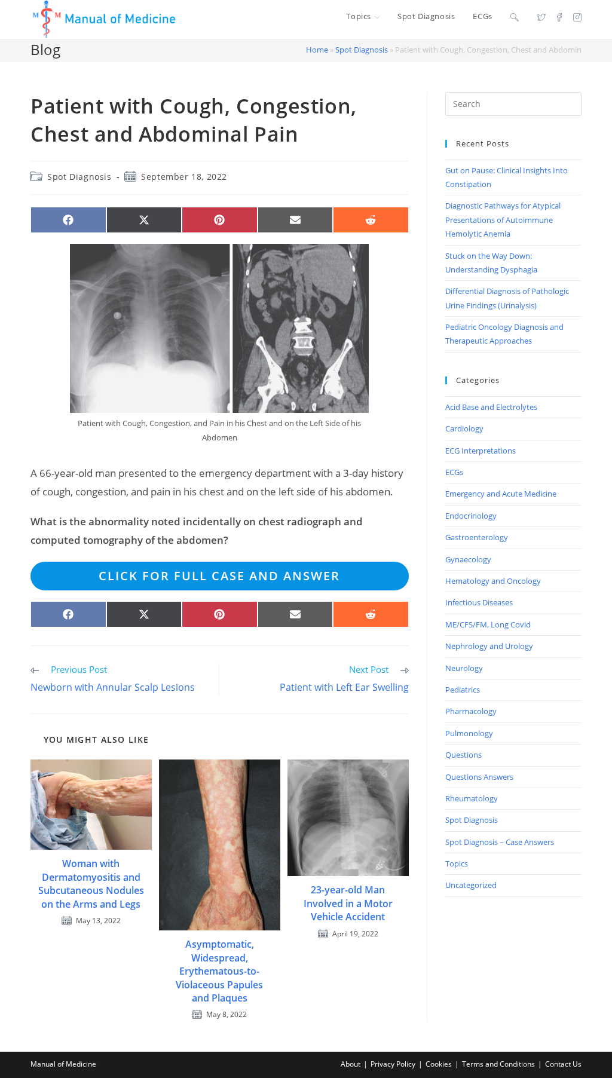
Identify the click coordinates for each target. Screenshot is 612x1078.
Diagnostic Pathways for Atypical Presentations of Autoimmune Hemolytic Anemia (503, 219)
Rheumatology (471, 798)
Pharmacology (471, 711)
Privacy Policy (393, 1064)
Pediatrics (462, 689)
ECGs (454, 472)
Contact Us (563, 1064)
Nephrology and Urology (489, 646)
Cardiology (464, 428)
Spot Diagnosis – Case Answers (499, 842)
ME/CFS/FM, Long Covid (488, 624)
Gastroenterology (476, 537)
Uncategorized (471, 885)
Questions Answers (479, 776)
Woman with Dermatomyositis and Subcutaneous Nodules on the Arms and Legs (91, 883)
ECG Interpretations (480, 450)
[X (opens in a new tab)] (541, 17)
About (350, 1064)
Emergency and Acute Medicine (500, 493)
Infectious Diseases (479, 602)
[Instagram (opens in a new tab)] (577, 17)
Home (317, 49)
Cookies (439, 1064)
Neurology (464, 668)
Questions (463, 754)
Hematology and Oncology (493, 580)
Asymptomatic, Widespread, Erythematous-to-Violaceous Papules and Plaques (219, 971)
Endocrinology (471, 515)
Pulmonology (469, 733)
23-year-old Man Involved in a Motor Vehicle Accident (348, 903)
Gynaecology (468, 559)
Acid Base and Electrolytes (491, 407)
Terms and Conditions (498, 1064)
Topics (456, 863)
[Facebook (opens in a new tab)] (559, 17)
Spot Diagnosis (361, 49)
